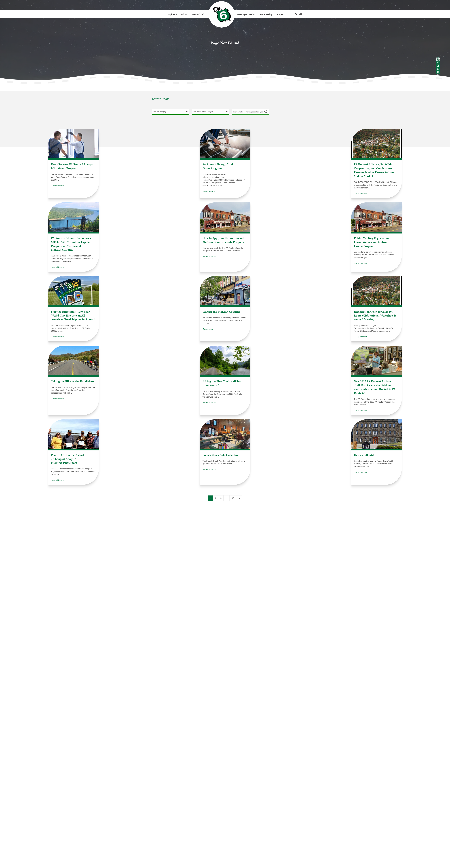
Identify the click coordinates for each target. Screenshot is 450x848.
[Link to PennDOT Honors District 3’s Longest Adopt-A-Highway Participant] (73, 434)
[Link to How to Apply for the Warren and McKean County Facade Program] (225, 217)
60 (233, 498)
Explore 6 (172, 14)
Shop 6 (280, 14)
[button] (296, 14)
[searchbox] (250, 112)
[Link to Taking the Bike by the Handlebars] (73, 360)
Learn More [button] (58, 185)
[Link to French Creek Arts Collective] (225, 434)
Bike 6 (184, 14)
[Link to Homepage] (221, 14)
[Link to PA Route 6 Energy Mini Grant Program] (225, 143)
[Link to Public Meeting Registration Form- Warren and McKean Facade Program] (376, 217)
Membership (266, 14)
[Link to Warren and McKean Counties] (225, 290)
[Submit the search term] (266, 111)
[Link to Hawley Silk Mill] (376, 434)
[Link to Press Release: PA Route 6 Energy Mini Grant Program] (73, 143)
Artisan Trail (198, 14)
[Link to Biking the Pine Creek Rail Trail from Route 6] (225, 360)
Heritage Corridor (246, 14)
